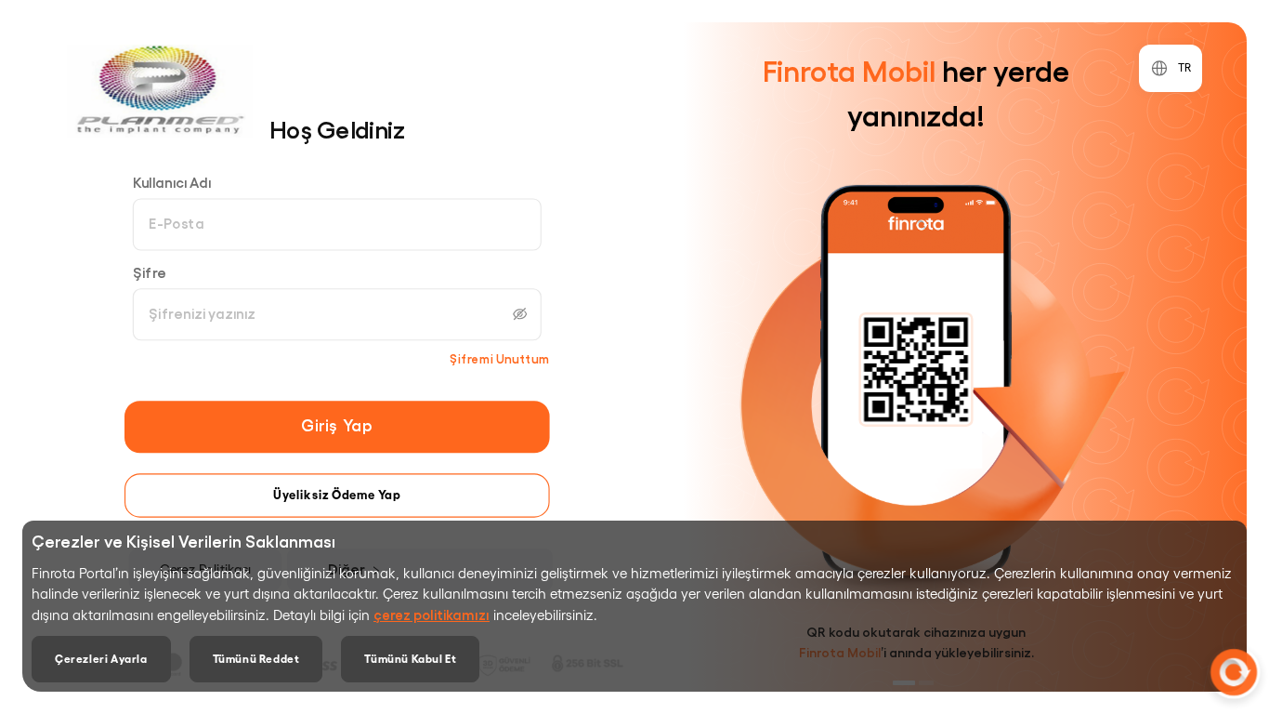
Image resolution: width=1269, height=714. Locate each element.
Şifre (149, 272)
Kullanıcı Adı (172, 183)
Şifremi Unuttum (500, 358)
